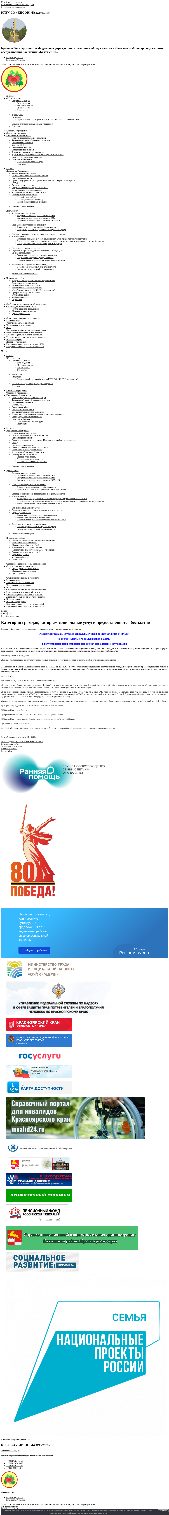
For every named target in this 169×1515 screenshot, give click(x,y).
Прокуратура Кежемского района (27, 157)
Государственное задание (23, 185)
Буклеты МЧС (18, 145)
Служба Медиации (20, 295)
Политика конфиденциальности (15, 1439)
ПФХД (15, 183)
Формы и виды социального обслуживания (36, 227)
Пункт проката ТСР (21, 313)
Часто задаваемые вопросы (18, 325)
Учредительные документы (24, 173)
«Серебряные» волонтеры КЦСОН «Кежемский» (34, 290)
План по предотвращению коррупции (29, 138)
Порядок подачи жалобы (23, 206)
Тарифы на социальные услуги (26, 248)
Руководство (17, 114)
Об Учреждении (13, 98)
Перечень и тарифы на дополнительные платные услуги (37, 250)
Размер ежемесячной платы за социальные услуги (39, 243)
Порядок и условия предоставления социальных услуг (41, 229)
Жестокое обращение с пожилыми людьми (25, 337)
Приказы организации (22, 178)
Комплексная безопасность (18, 135)
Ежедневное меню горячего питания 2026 (36, 215)
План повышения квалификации (32, 202)
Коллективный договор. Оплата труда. (29, 192)
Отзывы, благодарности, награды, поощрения (32, 124)
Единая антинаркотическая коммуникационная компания (38, 154)
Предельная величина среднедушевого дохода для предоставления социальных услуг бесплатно (60, 241)
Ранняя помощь (13, 320)
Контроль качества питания (24, 213)
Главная (9, 96)
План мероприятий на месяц (30, 199)
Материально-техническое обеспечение (24, 332)
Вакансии (16, 126)
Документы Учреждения (17, 171)
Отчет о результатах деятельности (27, 190)
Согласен (163, 1511)
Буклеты (10, 168)
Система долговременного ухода (21, 306)
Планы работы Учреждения (24, 195)
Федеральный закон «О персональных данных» (33, 140)
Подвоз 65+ (17, 299)
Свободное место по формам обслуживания (26, 304)
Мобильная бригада (20, 297)
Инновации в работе (15, 278)
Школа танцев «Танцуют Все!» (26, 285)
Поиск (4, 613)
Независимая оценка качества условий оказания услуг (41, 260)
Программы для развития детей (26, 292)
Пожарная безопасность (22, 142)
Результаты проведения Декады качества (35, 257)
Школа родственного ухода (24, 311)
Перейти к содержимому (12, 2)
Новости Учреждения (16, 342)
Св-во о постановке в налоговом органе (30, 176)
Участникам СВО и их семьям (20, 323)
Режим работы (23, 108)
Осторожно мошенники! (23, 150)
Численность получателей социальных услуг (37, 269)
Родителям (22, 164)
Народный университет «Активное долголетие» (33, 280)
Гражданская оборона (21, 147)
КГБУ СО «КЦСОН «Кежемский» (25, 1445)
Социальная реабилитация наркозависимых (26, 330)
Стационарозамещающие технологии (23, 318)
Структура (16, 117)
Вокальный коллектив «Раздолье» (27, 288)
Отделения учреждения (16, 133)
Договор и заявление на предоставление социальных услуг (38, 234)
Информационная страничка (24, 274)
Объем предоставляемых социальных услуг (36, 267)
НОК (8, 327)
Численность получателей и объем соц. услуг (32, 264)
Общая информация (21, 100)
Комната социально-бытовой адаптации (24, 335)
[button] (84, 351)
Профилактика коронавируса (30, 162)
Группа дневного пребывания (25, 309)
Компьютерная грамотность (24, 283)
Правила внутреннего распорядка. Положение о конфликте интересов (43, 180)
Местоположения (25, 105)
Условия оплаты (19, 236)
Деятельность (12, 211)
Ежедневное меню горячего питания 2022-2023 (38, 220)
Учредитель (22, 110)
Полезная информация (22, 159)
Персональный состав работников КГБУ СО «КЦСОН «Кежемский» (48, 119)
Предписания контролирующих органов (30, 187)
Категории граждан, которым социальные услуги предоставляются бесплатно (52, 239)
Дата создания (23, 103)
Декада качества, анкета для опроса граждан (37, 255)
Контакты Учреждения (16, 131)
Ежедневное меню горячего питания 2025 (36, 218)
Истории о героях (14, 339)
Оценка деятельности (21, 253)
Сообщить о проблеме (34, 950)
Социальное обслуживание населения (29, 225)
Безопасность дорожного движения (28, 152)
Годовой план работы (26, 197)
